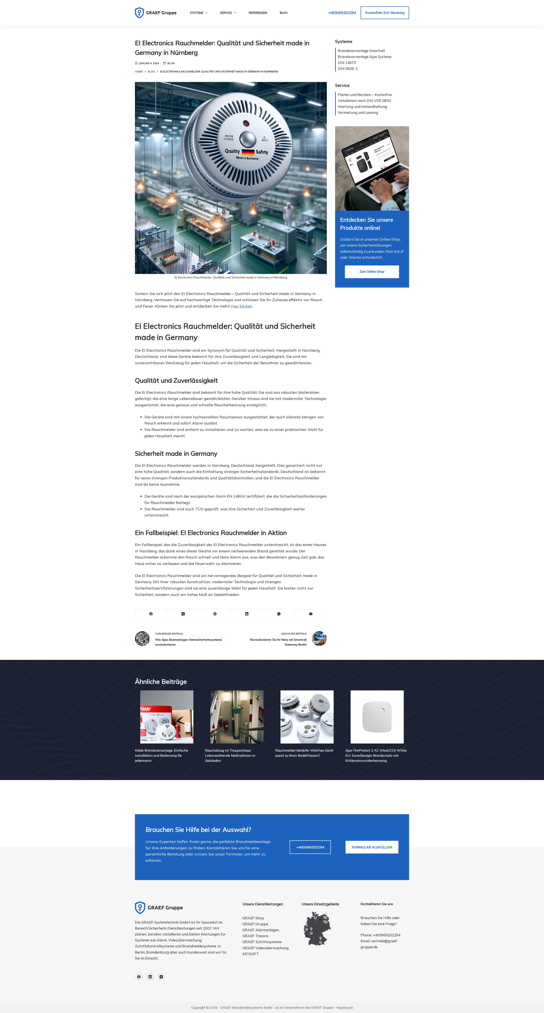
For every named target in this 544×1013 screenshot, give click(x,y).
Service (226, 13)
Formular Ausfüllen (372, 847)
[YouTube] (161, 977)
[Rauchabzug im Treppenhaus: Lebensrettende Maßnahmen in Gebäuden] (237, 717)
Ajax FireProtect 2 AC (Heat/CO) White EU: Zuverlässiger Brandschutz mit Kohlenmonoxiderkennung (376, 755)
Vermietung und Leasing (358, 112)
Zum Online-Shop (372, 271)
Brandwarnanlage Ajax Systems (365, 56)
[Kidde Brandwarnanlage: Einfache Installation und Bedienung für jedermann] (167, 717)
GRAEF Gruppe (255, 924)
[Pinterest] (215, 614)
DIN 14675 (347, 62)
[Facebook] (151, 614)
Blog (284, 13)
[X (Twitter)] (183, 614)
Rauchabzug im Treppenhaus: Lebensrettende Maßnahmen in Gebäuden (230, 755)
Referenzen (258, 13)
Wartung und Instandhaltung (362, 106)
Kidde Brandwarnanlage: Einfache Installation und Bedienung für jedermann (161, 755)
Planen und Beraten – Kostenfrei (365, 94)
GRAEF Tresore (255, 936)
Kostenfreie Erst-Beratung (384, 13)
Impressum (345, 1008)
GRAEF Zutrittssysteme (262, 942)
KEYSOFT (250, 954)
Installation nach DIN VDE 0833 (364, 100)
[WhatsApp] (279, 614)
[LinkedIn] (247, 614)
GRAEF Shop (253, 918)
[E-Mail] (311, 614)
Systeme (196, 13)
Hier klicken (241, 306)
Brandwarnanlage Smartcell (361, 50)
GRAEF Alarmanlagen (260, 930)
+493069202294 (342, 12)
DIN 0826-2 (347, 68)
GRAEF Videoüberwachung (265, 948)
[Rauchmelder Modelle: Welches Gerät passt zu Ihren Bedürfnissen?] (307, 717)
